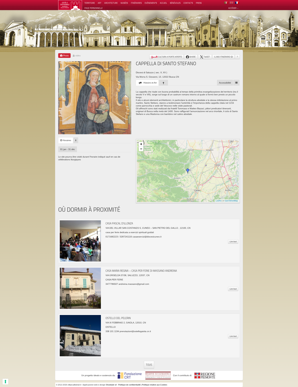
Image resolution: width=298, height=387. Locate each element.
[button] (187, 171)
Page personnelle (93, 8)
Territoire (89, 3)
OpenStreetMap (231, 200)
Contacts (188, 3)
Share (192, 56)
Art (99, 3)
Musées (124, 3)
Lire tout (233, 242)
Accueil (163, 3)
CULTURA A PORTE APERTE (170, 56)
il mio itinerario (222, 56)
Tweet (206, 56)
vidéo (78, 55)
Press (199, 3)
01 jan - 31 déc (67, 149)
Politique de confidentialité (129, 385)
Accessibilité (225, 82)
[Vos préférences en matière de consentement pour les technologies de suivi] (5, 382)
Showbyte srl (111, 385)
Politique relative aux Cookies (154, 385)
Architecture (111, 3)
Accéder (232, 8)
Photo (65, 55)
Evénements (151, 3)
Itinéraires (136, 3)
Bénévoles (175, 3)
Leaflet (218, 200)
